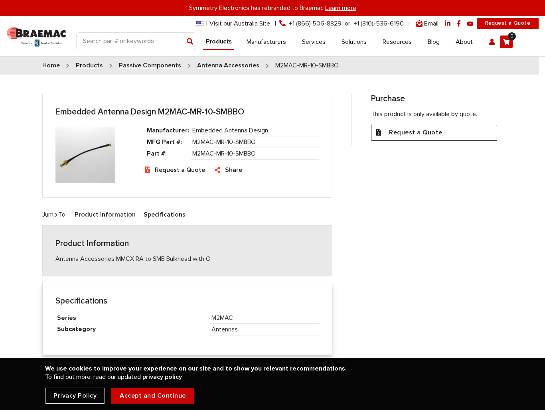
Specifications (165, 214)
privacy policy (162, 377)
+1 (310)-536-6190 (378, 24)
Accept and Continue (153, 395)
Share (233, 170)
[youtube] (470, 24)
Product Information (105, 214)
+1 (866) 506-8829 (315, 24)
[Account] (492, 41)
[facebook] (459, 24)
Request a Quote (507, 23)
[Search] (190, 42)
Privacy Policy (75, 395)
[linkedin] (448, 24)
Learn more (340, 8)
